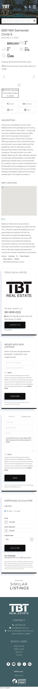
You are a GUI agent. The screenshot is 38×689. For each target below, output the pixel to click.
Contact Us (15, 325)
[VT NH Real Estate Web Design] (19, 682)
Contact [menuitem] (19, 655)
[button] (35, 21)
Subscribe (15, 396)
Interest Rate (8, 535)
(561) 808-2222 (25, 7)
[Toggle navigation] (34, 7)
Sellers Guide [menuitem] (19, 649)
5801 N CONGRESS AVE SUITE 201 (20, 632)
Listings (11, 256)
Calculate (15, 548)
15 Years (17, 511)
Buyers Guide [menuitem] (19, 646)
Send (15, 478)
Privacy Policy (19, 675)
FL (17, 256)
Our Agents (8, 330)
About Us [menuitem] (19, 652)
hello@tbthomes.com (20, 628)
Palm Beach (24, 256)
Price (6, 518)
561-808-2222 (12, 312)
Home (3, 256)
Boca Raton (7, 259)
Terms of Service (14, 487)
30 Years (9, 511)
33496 (16, 259)
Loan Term (8, 506)
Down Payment (9, 527)
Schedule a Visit (26, 416)
